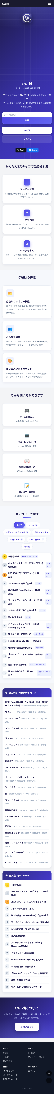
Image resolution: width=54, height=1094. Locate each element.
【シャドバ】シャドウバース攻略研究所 (25, 656)
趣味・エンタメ (41, 532)
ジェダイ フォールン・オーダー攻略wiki (25, 601)
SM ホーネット (12, 816)
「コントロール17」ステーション (21, 777)
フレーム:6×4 (12, 800)
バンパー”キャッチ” (15, 852)
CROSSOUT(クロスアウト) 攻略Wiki (23, 575)
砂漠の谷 (9, 760)
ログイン (27, 139)
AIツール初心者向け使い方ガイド (20, 673)
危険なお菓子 (11, 809)
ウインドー (10, 711)
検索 (27, 120)
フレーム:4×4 (12, 728)
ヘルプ (27, 130)
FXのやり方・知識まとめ (19, 634)
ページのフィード (10, 1075)
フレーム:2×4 (12, 744)
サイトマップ (8, 1071)
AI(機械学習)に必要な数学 (20, 647)
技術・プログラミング (16, 532)
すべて (19, 525)
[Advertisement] (27, 53)
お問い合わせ (27, 1026)
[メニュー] (49, 3)
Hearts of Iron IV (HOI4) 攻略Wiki (24, 640)
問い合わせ (7, 1060)
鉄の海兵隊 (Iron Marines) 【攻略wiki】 (24, 591)
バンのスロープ (12, 718)
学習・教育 (16, 539)
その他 (27, 546)
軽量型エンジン (12, 832)
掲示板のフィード (10, 1079)
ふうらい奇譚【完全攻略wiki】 (22, 610)
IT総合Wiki (13, 556)
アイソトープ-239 (13, 767)
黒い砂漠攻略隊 (15, 617)
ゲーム (32, 525)
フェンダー (10, 754)
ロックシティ (11, 862)
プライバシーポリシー (37, 1056)
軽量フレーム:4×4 (14, 842)
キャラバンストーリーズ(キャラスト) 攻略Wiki (25, 565)
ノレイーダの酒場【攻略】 (20, 583)
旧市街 (8, 826)
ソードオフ (10, 787)
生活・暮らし (36, 539)
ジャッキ (9, 738)
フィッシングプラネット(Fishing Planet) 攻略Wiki (23, 625)
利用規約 (31, 1052)
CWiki (5, 3)
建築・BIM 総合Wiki (17, 664)
